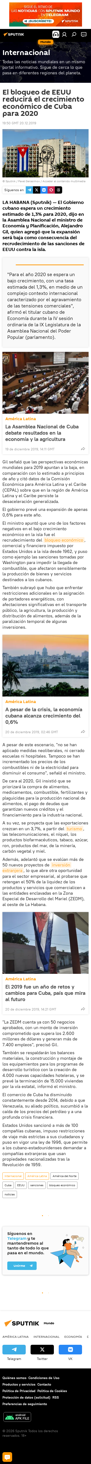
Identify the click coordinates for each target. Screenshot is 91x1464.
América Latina (20, 419)
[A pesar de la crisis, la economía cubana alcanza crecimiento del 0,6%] (45, 666)
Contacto (44, 1384)
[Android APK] (17, 1417)
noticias (10, 1194)
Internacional (13, 1176)
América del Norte (64, 1176)
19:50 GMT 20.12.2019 (19, 123)
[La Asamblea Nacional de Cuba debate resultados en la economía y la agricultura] (45, 383)
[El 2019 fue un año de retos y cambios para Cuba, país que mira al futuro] (45, 943)
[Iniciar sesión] (64, 34)
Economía (73, 1336)
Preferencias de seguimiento (24, 1404)
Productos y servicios (18, 1384)
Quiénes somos (14, 1378)
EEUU (21, 1185)
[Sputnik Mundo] (14, 36)
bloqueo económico (64, 540)
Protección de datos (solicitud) (26, 1397)
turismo (74, 828)
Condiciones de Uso (43, 1378)
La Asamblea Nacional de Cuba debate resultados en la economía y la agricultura (42, 432)
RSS (55, 1397)
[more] (83, 448)
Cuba (8, 1185)
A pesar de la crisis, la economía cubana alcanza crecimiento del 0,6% (43, 715)
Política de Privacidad (18, 1391)
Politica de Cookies (52, 1391)
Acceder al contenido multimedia (63, 181)
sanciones (36, 1185)
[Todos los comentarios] (7, 1457)
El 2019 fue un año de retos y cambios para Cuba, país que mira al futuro (45, 992)
